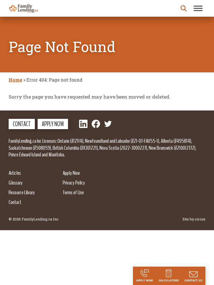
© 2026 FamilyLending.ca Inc (34, 219)
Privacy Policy (74, 182)
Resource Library (22, 192)
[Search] (184, 8)
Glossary (16, 182)
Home (15, 80)
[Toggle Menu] (198, 8)
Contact (22, 123)
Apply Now (53, 123)
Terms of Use (73, 192)
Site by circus (194, 219)
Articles (15, 173)
